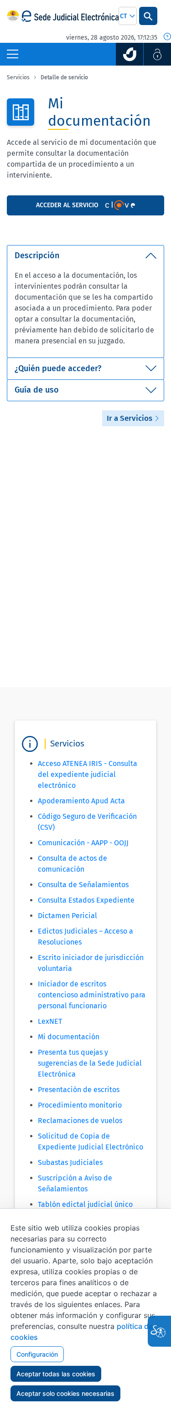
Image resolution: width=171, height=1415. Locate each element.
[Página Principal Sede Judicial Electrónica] (70, 15)
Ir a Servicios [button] (130, 418)
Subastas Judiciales (70, 1162)
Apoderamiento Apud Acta (81, 801)
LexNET (50, 1021)
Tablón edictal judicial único (85, 1204)
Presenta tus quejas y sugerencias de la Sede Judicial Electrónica (90, 1063)
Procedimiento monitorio (80, 1105)
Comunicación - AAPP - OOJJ (83, 842)
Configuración (37, 1354)
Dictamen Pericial (67, 915)
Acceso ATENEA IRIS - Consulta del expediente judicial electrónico (87, 774)
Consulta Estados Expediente (86, 900)
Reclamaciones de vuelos (80, 1120)
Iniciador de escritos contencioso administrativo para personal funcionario (91, 995)
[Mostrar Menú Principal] (12, 54)
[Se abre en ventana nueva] (129, 54)
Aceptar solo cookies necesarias (65, 1393)
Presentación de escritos (78, 1089)
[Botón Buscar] (148, 16)
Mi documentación (68, 1036)
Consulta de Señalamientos (83, 884)
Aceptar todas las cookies (55, 1374)
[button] (128, 16)
